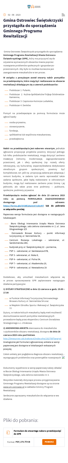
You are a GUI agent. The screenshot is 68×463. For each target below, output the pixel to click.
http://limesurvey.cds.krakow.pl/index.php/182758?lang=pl (32, 338)
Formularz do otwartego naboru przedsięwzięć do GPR (37, 432)
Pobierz (49, 441)
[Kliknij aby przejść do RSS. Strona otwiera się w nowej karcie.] (63, 14)
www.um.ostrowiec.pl (13, 386)
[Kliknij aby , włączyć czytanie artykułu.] (6, 45)
